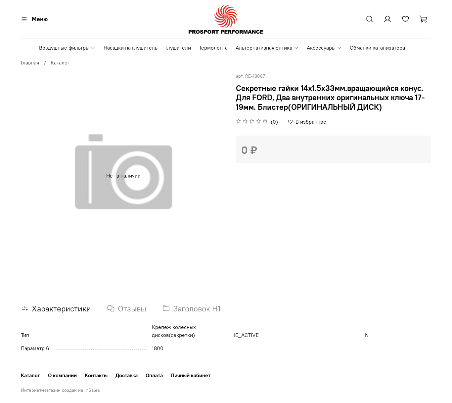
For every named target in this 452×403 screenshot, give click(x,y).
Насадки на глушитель (131, 47)
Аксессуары (321, 47)
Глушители (178, 47)
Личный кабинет (190, 375)
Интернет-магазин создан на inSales (60, 390)
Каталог (60, 62)
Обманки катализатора (377, 47)
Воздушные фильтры (64, 47)
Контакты (96, 375)
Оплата (154, 375)
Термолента (213, 47)
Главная (30, 62)
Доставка (126, 375)
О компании (62, 375)
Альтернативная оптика (264, 47)
